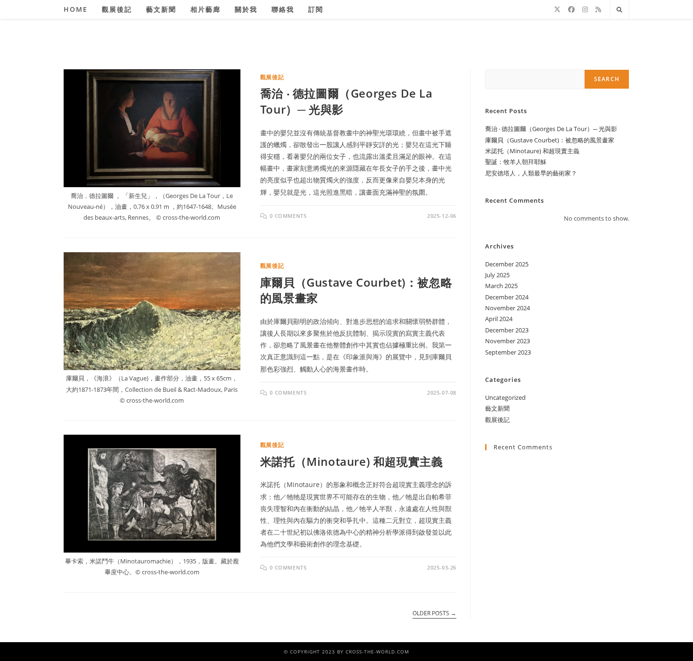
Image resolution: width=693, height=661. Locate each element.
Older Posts (434, 613)
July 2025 (497, 275)
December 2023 (506, 330)
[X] (557, 9)
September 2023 (508, 352)
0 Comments (288, 215)
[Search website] (619, 10)
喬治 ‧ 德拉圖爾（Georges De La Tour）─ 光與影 (551, 128)
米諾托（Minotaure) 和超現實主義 (351, 461)
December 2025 (506, 264)
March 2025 (501, 285)
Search (606, 79)
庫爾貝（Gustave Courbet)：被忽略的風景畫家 (549, 140)
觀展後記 (272, 77)
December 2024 (506, 297)
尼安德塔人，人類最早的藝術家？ (531, 173)
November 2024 (507, 308)
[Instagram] (585, 9)
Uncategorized (505, 397)
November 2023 (507, 341)
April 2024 (498, 318)
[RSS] (598, 9)
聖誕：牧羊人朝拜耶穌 (515, 161)
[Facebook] (571, 9)
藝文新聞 (497, 408)
